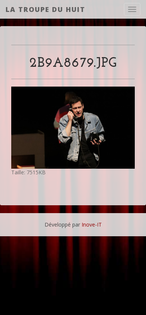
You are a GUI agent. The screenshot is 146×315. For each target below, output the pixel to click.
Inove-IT (92, 224)
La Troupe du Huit (45, 9)
